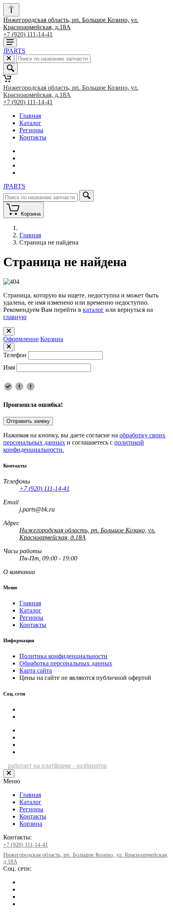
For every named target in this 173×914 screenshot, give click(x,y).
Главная (30, 115)
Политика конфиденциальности (63, 656)
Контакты (32, 137)
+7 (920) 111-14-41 (28, 34)
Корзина (51, 339)
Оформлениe (21, 339)
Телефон (15, 355)
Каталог (30, 122)
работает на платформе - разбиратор (57, 765)
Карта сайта (35, 670)
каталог (93, 309)
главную (15, 316)
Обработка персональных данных (65, 663)
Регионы (31, 130)
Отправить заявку (28, 421)
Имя (9, 367)
